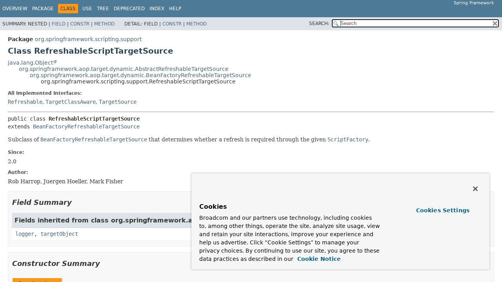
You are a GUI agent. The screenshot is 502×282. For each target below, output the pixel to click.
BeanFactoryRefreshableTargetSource (86, 126)
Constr (79, 24)
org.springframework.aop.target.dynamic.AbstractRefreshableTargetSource (124, 69)
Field (58, 24)
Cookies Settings (442, 210)
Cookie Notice (318, 259)
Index (156, 8)
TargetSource (117, 102)
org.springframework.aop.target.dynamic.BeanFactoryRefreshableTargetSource (140, 75)
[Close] (475, 188)
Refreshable (25, 102)
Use (87, 8)
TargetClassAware (70, 102)
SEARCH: (319, 23)
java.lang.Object (30, 63)
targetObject (59, 234)
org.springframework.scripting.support (88, 39)
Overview (14, 8)
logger (24, 234)
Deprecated (129, 8)
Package (43, 8)
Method (104, 24)
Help (175, 8)
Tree (103, 8)
